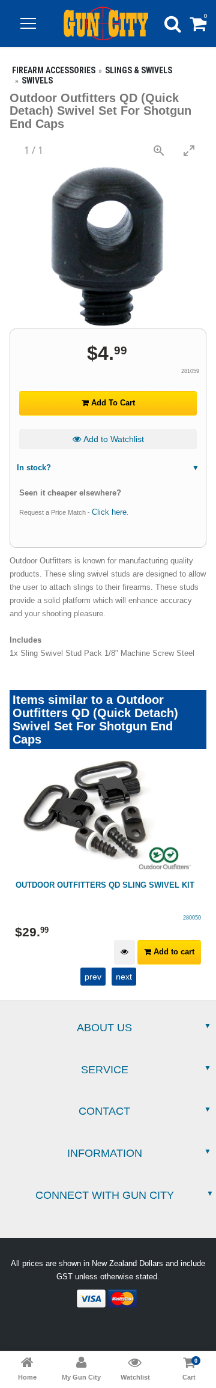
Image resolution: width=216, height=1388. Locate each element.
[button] (28, 23)
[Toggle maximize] (189, 150)
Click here (109, 512)
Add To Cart (112, 402)
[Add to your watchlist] (124, 952)
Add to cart (172, 951)
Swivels (37, 80)
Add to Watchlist (112, 439)
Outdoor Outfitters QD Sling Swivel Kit (105, 884)
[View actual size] (159, 150)
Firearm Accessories (53, 70)
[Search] (172, 23)
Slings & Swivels (138, 70)
